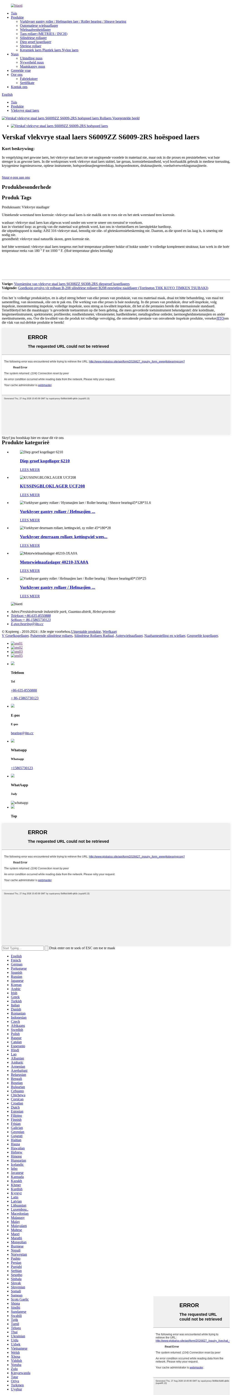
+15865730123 (22, 768)
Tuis (14, 13)
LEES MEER (30, 470)
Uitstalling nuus (31, 58)
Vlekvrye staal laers (25, 110)
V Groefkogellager (15, 636)
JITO (220, 318)
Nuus (15, 54)
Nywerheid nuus (32, 62)
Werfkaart (110, 631)
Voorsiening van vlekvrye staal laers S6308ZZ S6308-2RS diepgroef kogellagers (72, 284)
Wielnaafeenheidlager (35, 30)
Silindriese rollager (33, 38)
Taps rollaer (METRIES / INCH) (43, 34)
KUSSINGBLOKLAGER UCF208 (52, 486)
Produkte (17, 17)
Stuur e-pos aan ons (16, 177)
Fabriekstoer (29, 79)
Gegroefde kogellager (202, 636)
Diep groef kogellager (35, 42)
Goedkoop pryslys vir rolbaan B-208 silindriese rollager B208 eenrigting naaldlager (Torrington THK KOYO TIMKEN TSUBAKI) (113, 288)
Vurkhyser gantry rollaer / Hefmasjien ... (57, 511)
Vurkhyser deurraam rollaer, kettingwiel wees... (63, 536)
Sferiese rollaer (30, 46)
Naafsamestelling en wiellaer (164, 636)
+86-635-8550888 (24, 690)
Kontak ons (19, 87)
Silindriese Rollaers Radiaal (94, 636)
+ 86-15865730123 (25, 698)
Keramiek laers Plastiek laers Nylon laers (49, 50)
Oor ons (16, 74)
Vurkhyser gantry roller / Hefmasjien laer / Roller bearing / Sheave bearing (73, 21)
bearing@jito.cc (22, 733)
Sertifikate (27, 83)
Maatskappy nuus (32, 66)
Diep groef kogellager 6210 (45, 460)
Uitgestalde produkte (86, 631)
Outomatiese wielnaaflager (39, 25)
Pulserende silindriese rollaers (51, 636)
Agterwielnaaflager (129, 636)
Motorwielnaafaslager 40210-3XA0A (54, 562)
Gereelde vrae (21, 70)
